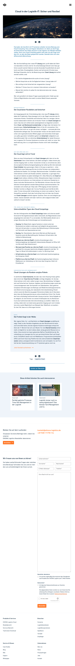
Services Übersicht (8, 628)
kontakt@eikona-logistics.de (49, 430)
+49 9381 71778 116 (46, 433)
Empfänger (41, 636)
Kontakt (40, 658)
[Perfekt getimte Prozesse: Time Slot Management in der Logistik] (22, 396)
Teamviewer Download (9, 631)
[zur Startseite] (4, 5)
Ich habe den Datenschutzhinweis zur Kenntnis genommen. (52, 586)
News (39, 650)
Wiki (4, 652)
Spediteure (41, 631)
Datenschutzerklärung (61, 594)
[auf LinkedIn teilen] (39, 42)
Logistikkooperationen (44, 628)
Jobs (39, 655)
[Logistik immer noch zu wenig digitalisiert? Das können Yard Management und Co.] (50, 396)
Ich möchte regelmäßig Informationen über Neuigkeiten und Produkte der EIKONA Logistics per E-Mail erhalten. (54, 577)
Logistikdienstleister (43, 625)
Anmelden (7, 443)
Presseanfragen (42, 652)
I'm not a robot (44, 598)
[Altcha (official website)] (58, 599)
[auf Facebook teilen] (35, 42)
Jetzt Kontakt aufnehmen (22, 348)
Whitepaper (6, 658)
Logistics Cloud (40, 359)
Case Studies (6, 647)
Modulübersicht (7, 625)
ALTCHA (57, 600)
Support (5, 655)
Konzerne (40, 622)
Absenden (41, 606)
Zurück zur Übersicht (37, 368)
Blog (4, 650)
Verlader (40, 633)
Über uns (40, 647)
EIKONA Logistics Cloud (9, 622)
